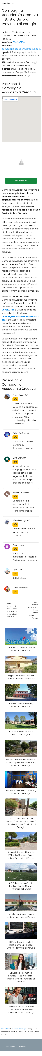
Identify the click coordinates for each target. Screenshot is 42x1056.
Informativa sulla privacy (16, 1046)
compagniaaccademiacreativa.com (21, 48)
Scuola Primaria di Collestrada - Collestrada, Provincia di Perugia (13, 610)
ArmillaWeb (8, 3)
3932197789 (19, 42)
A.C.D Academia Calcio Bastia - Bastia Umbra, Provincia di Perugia (32, 610)
